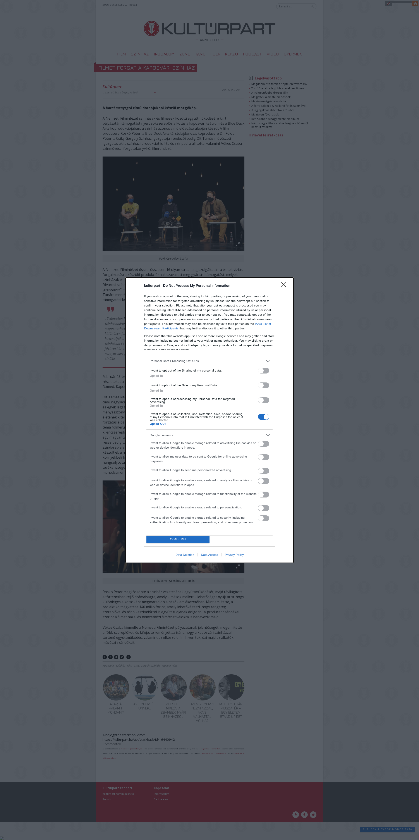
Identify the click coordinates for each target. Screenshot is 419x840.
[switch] (263, 371)
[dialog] (209, 420)
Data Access (209, 554)
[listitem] (209, 361)
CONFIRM (178, 539)
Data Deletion (184, 554)
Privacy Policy (234, 554)
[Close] (285, 286)
